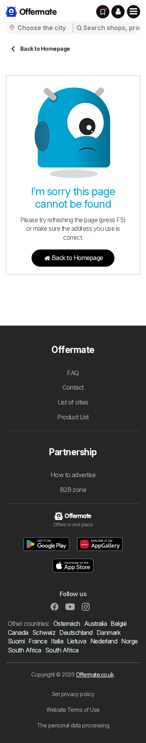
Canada (18, 632)
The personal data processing (73, 725)
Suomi (16, 641)
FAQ (73, 373)
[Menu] (133, 11)
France (37, 641)
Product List (73, 417)
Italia (57, 641)
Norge (129, 641)
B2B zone (73, 490)
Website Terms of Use (73, 709)
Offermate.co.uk (95, 674)
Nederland (103, 641)
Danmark (108, 632)
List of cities (73, 402)
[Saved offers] (102, 11)
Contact (72, 387)
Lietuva (76, 641)
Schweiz (43, 632)
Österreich (66, 623)
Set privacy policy (73, 694)
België (119, 623)
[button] (118, 11)
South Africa (24, 650)
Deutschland (75, 632)
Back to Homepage (77, 258)
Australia (95, 623)
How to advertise (73, 475)
